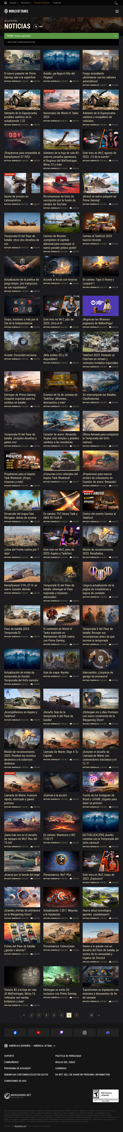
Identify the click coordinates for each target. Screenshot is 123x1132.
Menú (117, 11)
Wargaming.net (20, 1126)
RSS (41, 27)
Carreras (60, 1068)
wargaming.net (17, 1096)
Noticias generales (12, 81)
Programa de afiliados (17, 1068)
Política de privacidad (68, 1056)
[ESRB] (106, 1096)
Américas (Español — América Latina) (30, 1045)
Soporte (9, 1056)
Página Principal (10, 21)
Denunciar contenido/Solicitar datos (26, 1074)
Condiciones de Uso (15, 1081)
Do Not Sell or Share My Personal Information (82, 1074)
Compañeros (11, 1062)
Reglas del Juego (65, 1062)
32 (91, 1015)
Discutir (36, 81)
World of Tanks (16, 11)
